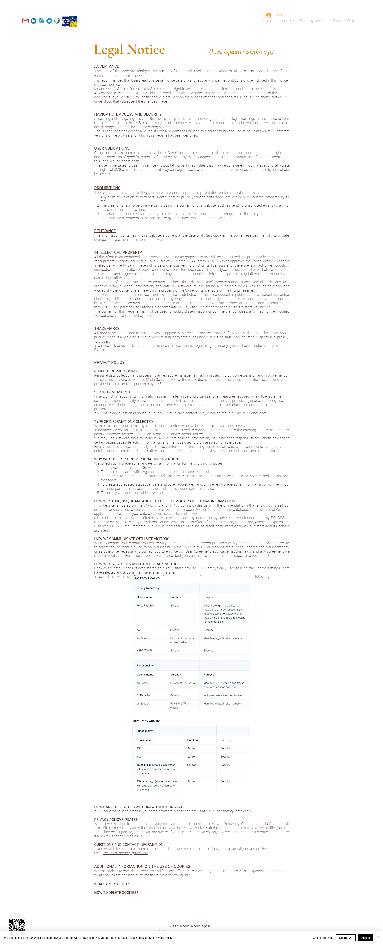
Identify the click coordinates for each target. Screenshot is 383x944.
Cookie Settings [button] (323, 938)
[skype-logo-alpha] (41, 21)
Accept (365, 938)
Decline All (345, 938)
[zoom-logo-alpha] (49, 21)
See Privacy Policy (160, 938)
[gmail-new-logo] (25, 21)
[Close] (378, 937)
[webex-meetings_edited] (57, 21)
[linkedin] (33, 21)
